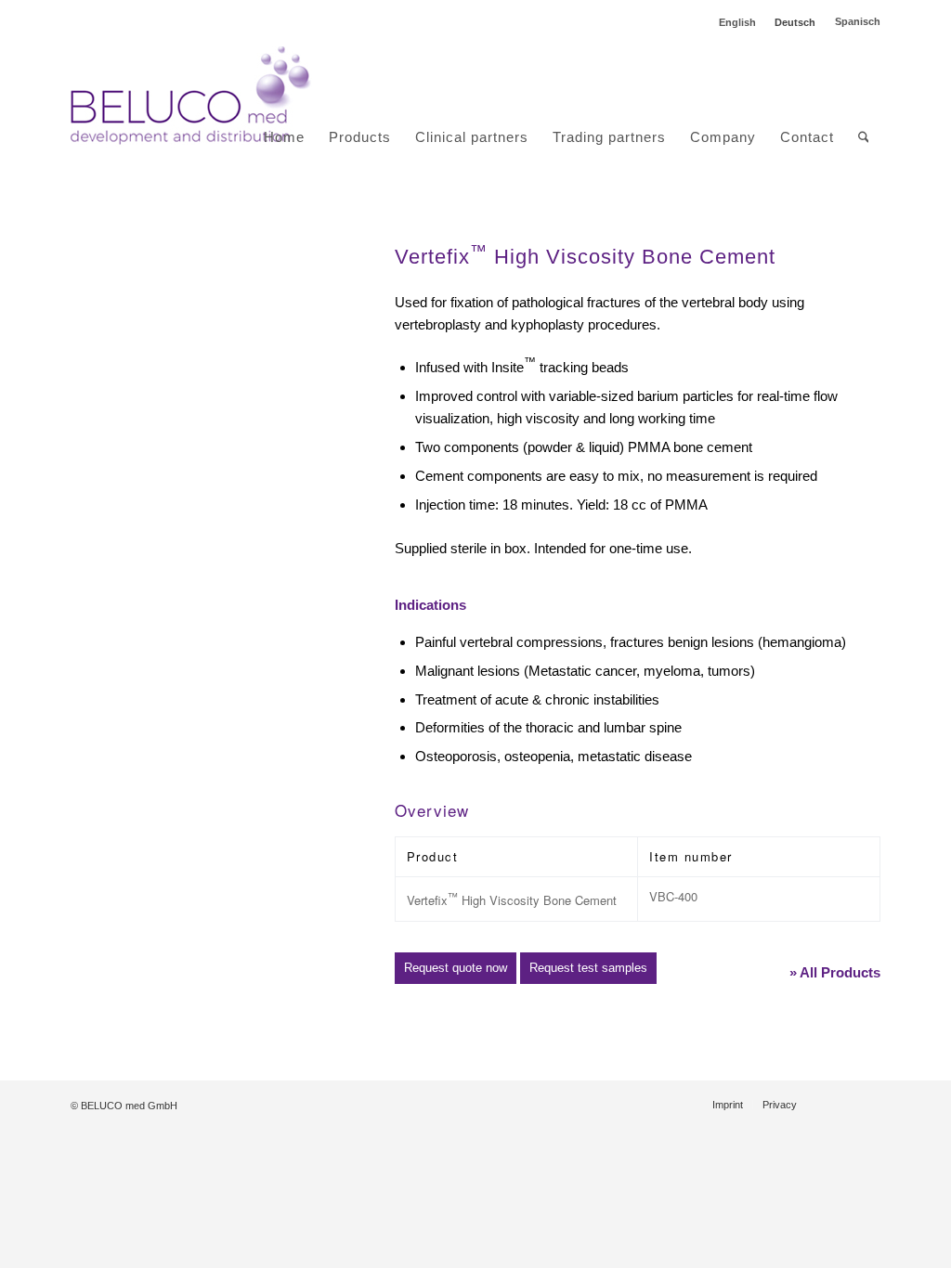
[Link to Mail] (866, 1104)
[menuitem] (284, 96)
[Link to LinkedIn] (839, 1104)
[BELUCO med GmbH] (191, 96)
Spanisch (857, 21)
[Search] (863, 137)
